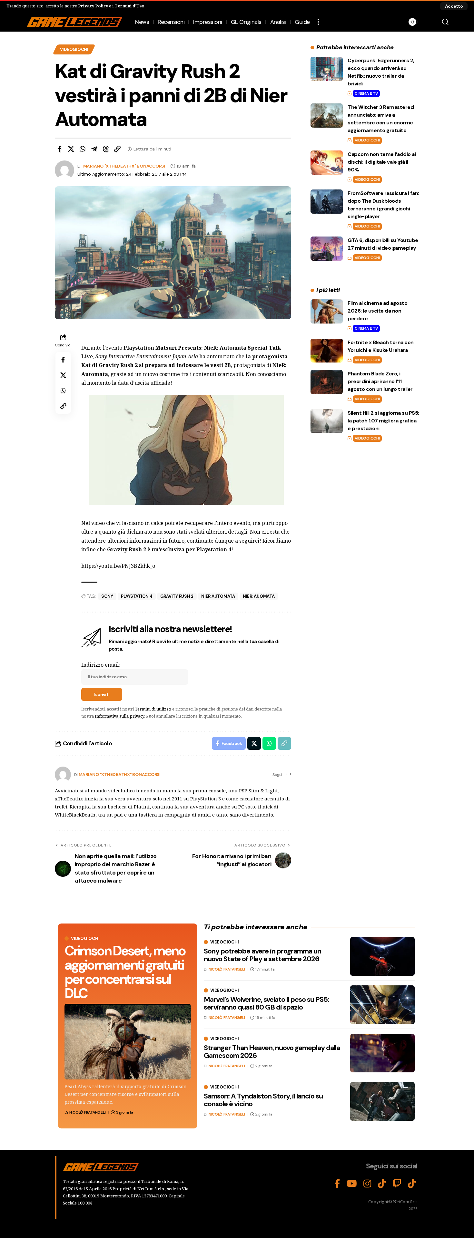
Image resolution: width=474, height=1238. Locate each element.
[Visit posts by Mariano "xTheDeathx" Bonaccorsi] (63, 775)
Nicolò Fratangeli (87, 1112)
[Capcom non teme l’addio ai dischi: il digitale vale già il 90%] (327, 162)
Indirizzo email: (100, 664)
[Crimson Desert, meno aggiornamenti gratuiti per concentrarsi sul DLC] (127, 1041)
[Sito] (288, 774)
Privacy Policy (93, 6)
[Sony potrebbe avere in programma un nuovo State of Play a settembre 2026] (382, 956)
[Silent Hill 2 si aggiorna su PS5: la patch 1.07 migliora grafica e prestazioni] (327, 421)
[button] (454, 6)
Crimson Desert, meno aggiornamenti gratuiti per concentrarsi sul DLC (124, 972)
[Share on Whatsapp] (82, 149)
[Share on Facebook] (59, 149)
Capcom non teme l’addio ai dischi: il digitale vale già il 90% (382, 162)
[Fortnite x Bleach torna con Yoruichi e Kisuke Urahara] (327, 350)
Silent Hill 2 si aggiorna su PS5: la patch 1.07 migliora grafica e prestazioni (383, 420)
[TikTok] (382, 1184)
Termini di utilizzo (153, 709)
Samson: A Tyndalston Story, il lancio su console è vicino (263, 1099)
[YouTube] (352, 1184)
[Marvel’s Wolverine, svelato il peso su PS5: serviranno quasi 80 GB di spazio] (382, 1004)
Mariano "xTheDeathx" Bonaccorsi (124, 166)
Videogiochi (74, 49)
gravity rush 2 (177, 596)
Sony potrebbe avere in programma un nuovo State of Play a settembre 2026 (262, 954)
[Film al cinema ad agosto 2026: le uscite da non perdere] (327, 311)
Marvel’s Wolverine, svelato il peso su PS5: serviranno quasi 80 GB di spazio (266, 1003)
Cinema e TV (366, 93)
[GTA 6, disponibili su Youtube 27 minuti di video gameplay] (327, 249)
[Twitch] (397, 1184)
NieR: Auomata (259, 596)
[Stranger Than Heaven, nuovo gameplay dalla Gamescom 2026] (382, 1053)
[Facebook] (337, 1184)
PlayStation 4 (137, 596)
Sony (107, 596)
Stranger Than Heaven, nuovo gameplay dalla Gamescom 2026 (272, 1051)
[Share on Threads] (105, 149)
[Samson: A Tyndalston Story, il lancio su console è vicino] (382, 1101)
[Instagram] (367, 1184)
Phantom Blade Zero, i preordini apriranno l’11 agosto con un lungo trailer (380, 381)
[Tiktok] (412, 1184)
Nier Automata (218, 596)
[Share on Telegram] (94, 149)
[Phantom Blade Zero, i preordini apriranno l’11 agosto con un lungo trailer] (327, 382)
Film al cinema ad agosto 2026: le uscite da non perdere (377, 311)
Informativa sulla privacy (119, 716)
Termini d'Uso (129, 6)
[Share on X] (70, 149)
